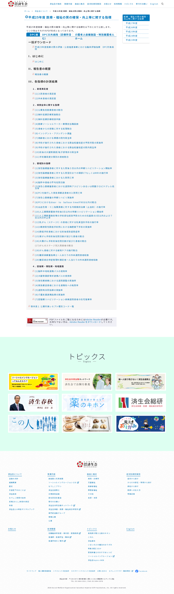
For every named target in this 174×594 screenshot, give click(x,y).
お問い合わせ (102, 571)
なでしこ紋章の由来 (17, 498)
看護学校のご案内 (56, 541)
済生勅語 (12, 494)
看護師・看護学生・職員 (59, 537)
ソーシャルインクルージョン (100, 556)
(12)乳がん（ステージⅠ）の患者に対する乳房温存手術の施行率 (67, 222)
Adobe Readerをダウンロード (85, 321)
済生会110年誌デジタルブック (22, 509)
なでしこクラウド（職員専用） (120, 571)
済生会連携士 (54, 490)
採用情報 (118, 3)
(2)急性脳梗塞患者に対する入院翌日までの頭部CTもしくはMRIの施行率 (71, 173)
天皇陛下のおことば (17, 490)
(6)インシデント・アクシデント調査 (53, 133)
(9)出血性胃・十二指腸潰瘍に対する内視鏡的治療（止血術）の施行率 (70, 207)
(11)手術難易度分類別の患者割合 (52, 157)
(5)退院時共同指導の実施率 (49, 290)
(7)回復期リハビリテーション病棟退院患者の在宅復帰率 (63, 299)
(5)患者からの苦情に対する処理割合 (53, 128)
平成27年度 (132, 23)
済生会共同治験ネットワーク (61, 505)
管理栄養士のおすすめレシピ (100, 552)
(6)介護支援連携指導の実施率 (50, 294)
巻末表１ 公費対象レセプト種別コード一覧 (52, 306)
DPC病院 (34, 34)
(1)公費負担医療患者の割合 (49, 110)
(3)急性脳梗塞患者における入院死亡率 (54, 177)
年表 (11, 505)
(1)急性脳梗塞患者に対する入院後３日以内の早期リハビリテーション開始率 (73, 168)
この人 (91, 537)
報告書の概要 (41, 74)
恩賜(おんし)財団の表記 (19, 501)
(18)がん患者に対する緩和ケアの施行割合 (56, 250)
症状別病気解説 (94, 3)
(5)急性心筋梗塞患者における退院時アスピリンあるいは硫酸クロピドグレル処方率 (74, 187)
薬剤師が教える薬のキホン (99, 533)
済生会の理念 (56, 3)
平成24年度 (132, 36)
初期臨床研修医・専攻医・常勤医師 (64, 533)
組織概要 (12, 482)
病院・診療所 (93, 478)
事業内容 (68, 3)
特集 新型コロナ (95, 548)
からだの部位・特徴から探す (140, 482)
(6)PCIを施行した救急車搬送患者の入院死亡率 (58, 192)
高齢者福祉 (92, 486)
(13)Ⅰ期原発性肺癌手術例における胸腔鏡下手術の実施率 (63, 227)
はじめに (39, 61)
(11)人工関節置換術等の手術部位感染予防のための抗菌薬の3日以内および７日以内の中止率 (74, 216)
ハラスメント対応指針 (61, 571)
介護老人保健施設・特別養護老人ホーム (94, 34)
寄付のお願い (142, 3)
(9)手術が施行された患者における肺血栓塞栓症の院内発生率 (65, 147)
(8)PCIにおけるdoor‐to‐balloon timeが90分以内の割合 (66, 202)
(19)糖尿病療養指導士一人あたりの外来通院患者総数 (62, 255)
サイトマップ (31, 571)
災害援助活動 (54, 494)
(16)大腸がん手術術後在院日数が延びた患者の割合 (61, 241)
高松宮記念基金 (55, 498)
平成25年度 (132, 31)
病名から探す (133, 486)
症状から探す (133, 478)
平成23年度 (132, 40)
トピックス (129, 3)
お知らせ (12, 528)
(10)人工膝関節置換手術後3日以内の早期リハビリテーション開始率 (69, 211)
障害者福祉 (92, 490)
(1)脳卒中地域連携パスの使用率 (51, 271)
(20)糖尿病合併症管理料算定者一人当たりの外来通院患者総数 (66, 259)
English (154, 3)
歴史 (11, 486)
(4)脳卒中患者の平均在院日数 (50, 182)
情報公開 (52, 517)
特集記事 (131, 494)
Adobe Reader (93, 319)
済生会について (41, 11)
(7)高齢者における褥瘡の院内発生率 (53, 138)
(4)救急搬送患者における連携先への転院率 (57, 285)
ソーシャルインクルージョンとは (63, 482)
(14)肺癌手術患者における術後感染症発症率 (57, 231)
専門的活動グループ (57, 513)
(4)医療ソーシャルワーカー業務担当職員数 (57, 124)
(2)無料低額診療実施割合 (48, 114)
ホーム (27, 11)
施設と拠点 (80, 3)
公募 (50, 520)
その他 (91, 494)
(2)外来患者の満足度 (45, 98)
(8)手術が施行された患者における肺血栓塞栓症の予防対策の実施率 (69, 142)
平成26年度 (132, 27)
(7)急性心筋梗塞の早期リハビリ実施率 (54, 197)
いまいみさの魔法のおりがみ (100, 544)
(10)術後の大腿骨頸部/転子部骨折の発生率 (57, 152)
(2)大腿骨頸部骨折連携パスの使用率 (53, 276)
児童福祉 (91, 482)
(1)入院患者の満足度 (45, 93)
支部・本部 (92, 498)
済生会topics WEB (96, 560)
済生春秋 (91, 541)
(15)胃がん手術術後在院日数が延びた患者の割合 (59, 236)
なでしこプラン (55, 486)
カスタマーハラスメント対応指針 (83, 571)
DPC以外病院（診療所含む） (56, 34)
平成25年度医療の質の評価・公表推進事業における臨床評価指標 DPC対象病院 (74, 48)
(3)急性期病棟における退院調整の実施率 (55, 280)
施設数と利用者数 (56, 478)
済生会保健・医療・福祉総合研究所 (64, 509)
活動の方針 (13, 478)
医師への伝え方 (134, 490)
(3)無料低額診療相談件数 (48, 119)
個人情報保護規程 (44, 571)
